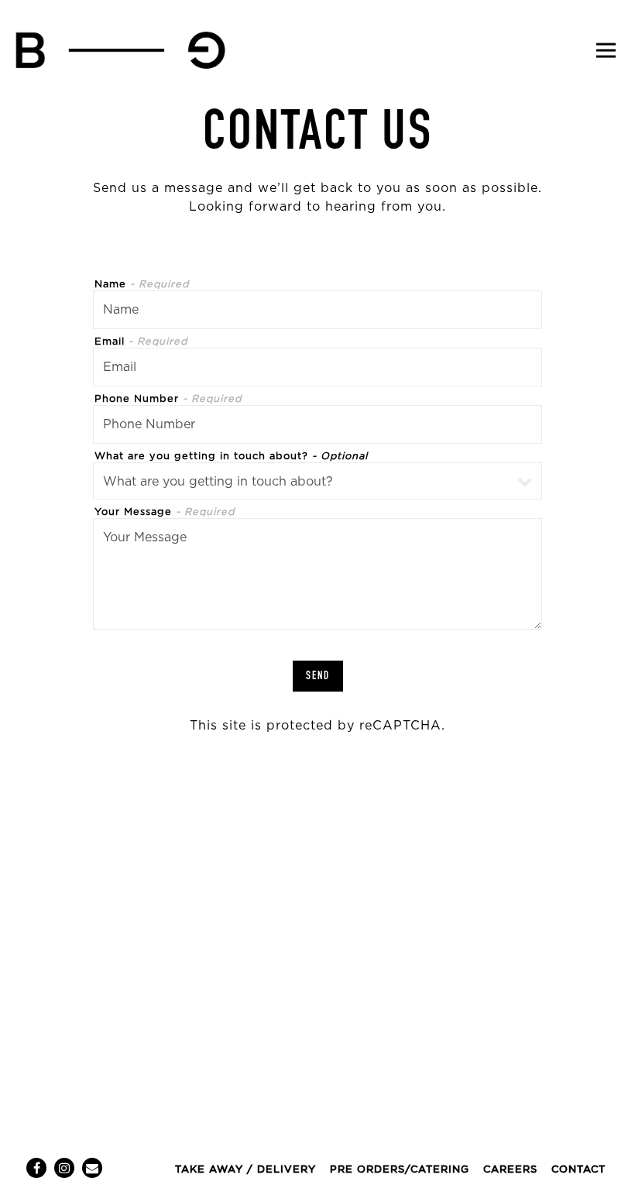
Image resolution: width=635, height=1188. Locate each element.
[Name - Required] (317, 309)
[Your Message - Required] (317, 574)
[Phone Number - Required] (317, 424)
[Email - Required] (317, 367)
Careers (510, 1170)
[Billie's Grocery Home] (120, 50)
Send (318, 675)
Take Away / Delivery (245, 1170)
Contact (578, 1170)
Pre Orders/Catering (399, 1170)
